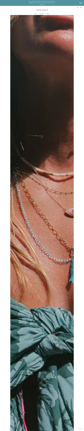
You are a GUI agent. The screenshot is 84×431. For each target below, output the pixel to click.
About (48, 13)
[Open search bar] (78, 7)
